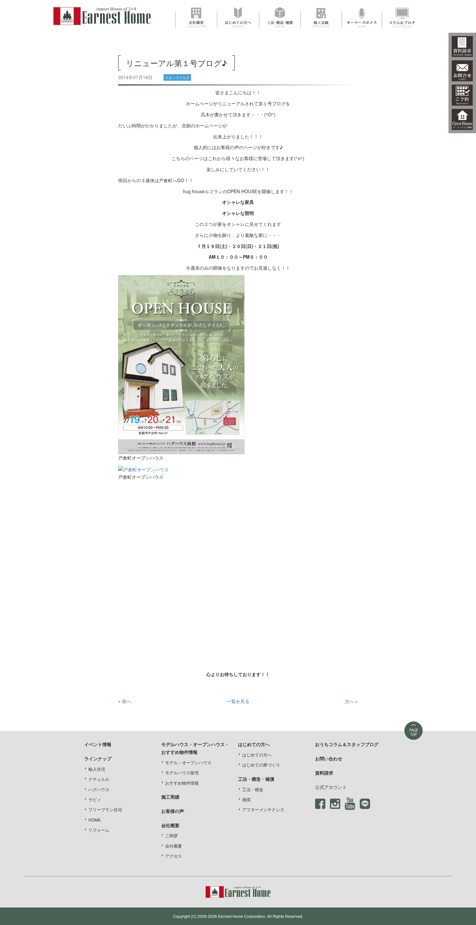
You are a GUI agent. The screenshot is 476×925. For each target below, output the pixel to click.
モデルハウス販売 (182, 773)
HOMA (94, 820)
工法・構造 (252, 789)
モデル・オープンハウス (188, 763)
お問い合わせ (328, 758)
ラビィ (94, 799)
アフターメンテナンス (263, 810)
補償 (246, 799)
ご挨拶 (171, 835)
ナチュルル (98, 779)
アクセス (173, 856)
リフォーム (98, 830)
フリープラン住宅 (105, 810)
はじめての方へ (257, 755)
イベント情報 (97, 744)
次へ (349, 701)
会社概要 (173, 846)
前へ (126, 701)
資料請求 (324, 772)
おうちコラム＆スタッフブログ (347, 744)
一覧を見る (238, 701)
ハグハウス (98, 789)
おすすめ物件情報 (182, 783)
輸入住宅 (96, 769)
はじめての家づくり (261, 765)
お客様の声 (172, 811)
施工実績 (170, 796)
